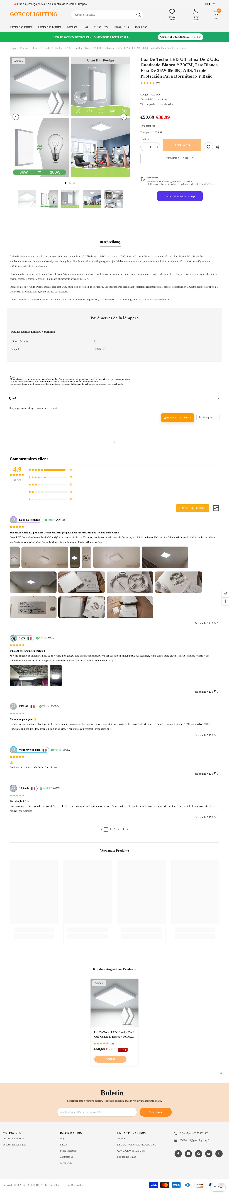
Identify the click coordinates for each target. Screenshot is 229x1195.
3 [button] (74, 183)
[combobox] (102, 14)
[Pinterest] (198, 1153)
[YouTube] (209, 1153)
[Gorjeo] (219, 1153)
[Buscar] (107, 14)
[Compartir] (216, 147)
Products (24, 48)
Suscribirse (155, 1112)
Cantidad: (145, 139)
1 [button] (65, 183)
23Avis (17, 479)
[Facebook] (178, 1153)
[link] (208, 146)
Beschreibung (110, 242)
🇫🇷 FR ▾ (210, 4)
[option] (39, 117)
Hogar (13, 48)
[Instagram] (188, 1153)
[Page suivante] (127, 829)
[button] (16, 117)
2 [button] (70, 183)
